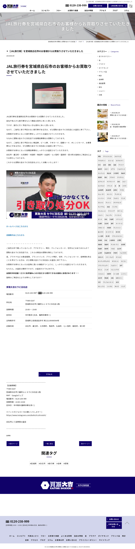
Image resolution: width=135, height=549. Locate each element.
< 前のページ (13, 444)
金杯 (121, 265)
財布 (99, 165)
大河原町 (116, 173)
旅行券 (118, 232)
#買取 (66, 463)
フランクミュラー (103, 265)
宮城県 (100, 240)
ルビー (124, 181)
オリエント (115, 261)
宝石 (100, 87)
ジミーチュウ (109, 257)
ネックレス (101, 173)
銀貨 (109, 165)
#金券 (59, 463)
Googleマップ (17, 395)
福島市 (106, 244)
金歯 (108, 207)
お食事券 (112, 240)
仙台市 (119, 249)
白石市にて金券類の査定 (16, 421)
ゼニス (100, 269)
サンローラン (115, 244)
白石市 (100, 278)
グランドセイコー (117, 236)
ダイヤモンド (103, 68)
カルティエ (118, 156)
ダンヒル (118, 257)
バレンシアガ (115, 269)
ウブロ (122, 190)
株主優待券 (108, 253)
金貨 (104, 165)
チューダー (101, 194)
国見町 (100, 177)
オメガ (117, 286)
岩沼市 (106, 223)
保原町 (109, 274)
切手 (99, 282)
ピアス (113, 169)
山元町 (100, 253)
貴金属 (106, 278)
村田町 (111, 219)
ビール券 (116, 274)
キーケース (119, 223)
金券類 (8, 436)
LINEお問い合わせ (117, 6)
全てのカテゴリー (105, 56)
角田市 (123, 173)
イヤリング (119, 219)
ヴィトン (108, 202)
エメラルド (101, 186)
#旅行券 (51, 463)
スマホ (124, 186)
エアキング (101, 181)
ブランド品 (103, 72)
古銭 (100, 95)
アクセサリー (102, 160)
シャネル (109, 286)
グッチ (123, 198)
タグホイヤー (120, 160)
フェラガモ (123, 253)
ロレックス (101, 286)
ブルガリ (116, 198)
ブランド (109, 186)
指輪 (114, 165)
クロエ (113, 249)
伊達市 (115, 253)
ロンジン (109, 194)
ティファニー (117, 228)
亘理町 (119, 240)
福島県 (100, 244)
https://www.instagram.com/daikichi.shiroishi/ (26, 415)
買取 (99, 156)
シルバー (102, 91)
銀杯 (112, 223)
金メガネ (100, 232)
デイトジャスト (107, 156)
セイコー (123, 261)
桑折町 (106, 249)
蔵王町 (100, 169)
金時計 (115, 190)
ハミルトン (101, 274)
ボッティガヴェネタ (104, 261)
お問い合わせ (97, 6)
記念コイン (119, 278)
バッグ (123, 286)
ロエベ (106, 169)
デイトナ (121, 165)
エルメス (100, 202)
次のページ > (85, 444)
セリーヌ (110, 160)
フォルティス (121, 169)
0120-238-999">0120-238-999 (39, 293)
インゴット (118, 215)
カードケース (109, 232)
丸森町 (100, 223)
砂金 (106, 240)
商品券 (109, 173)
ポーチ (100, 219)
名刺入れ (100, 257)
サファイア (111, 211)
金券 (117, 282)
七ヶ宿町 (100, 236)
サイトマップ (104, 540)
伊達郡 (109, 228)
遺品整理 (102, 83)
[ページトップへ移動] (127, 523)
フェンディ (109, 215)
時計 (100, 75)
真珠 (106, 219)
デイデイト (120, 177)
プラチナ (102, 64)
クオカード (101, 228)
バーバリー (101, 198)
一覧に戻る (49, 444)
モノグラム (101, 207)
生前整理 (100, 190)
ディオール (118, 194)
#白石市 (42, 463)
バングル (114, 207)
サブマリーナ (111, 181)
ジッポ (106, 269)
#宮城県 (33, 463)
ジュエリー (114, 265)
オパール (120, 211)
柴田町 (100, 249)
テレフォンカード (108, 282)
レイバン (123, 274)
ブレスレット (102, 211)
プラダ (109, 198)
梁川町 (108, 236)
